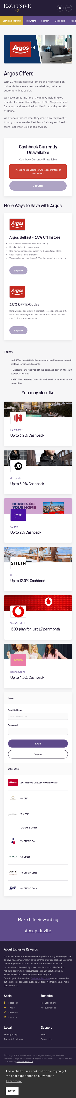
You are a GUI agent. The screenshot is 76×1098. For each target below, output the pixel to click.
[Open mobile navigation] (68, 8)
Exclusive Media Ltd (25, 1061)
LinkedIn (12, 1017)
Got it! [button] (12, 1091)
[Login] (60, 8)
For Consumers (48, 1002)
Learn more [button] (14, 1081)
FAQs (43, 1034)
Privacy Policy (10, 1034)
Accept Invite (38, 930)
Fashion (45, 20)
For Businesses (48, 1007)
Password (13, 725)
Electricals (60, 20)
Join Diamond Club (12, 20)
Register (38, 754)
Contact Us (46, 1039)
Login (38, 743)
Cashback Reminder (40, 978)
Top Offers (31, 20)
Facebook (13, 1002)
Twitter (11, 1007)
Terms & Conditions (13, 1039)
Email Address (15, 710)
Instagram (13, 1012)
